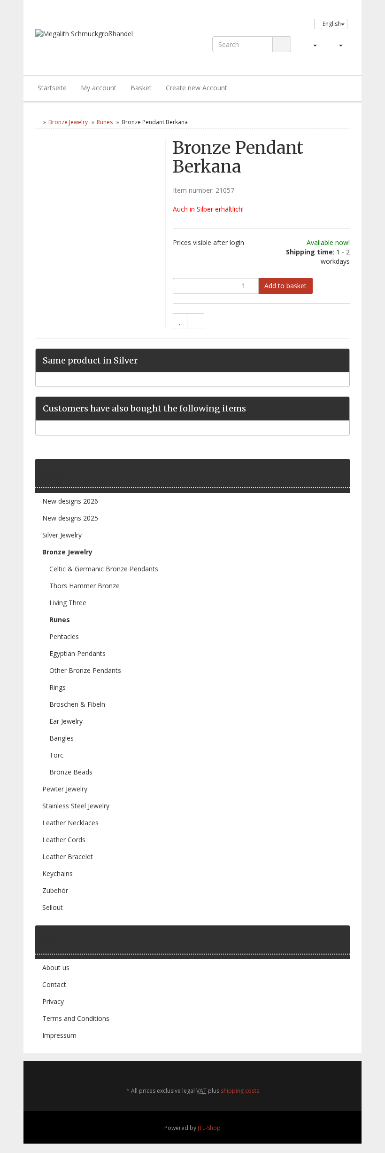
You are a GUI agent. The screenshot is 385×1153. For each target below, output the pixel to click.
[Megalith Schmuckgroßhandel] (96, 42)
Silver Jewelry (62, 534)
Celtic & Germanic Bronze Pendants (103, 568)
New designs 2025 (70, 517)
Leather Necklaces (70, 822)
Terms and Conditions (75, 1018)
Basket (141, 87)
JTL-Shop (209, 1128)
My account (98, 87)
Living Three (67, 602)
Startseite (52, 87)
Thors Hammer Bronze (84, 585)
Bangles (61, 738)
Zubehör (55, 890)
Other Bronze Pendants (85, 670)
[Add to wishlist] (180, 321)
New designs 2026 (70, 501)
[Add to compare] (195, 321)
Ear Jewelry (66, 721)
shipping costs (240, 1091)
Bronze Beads (70, 771)
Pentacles (64, 636)
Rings (57, 687)
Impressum (59, 1035)
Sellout (52, 907)
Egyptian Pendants (77, 653)
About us (55, 967)
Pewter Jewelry (64, 788)
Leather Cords (63, 839)
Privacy (53, 1001)
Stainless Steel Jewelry (75, 805)
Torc (56, 754)
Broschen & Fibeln (77, 704)
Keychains (57, 873)
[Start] (37, 122)
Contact (54, 984)
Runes (105, 122)
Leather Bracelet (67, 856)
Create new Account (196, 87)
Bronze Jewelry (68, 122)
